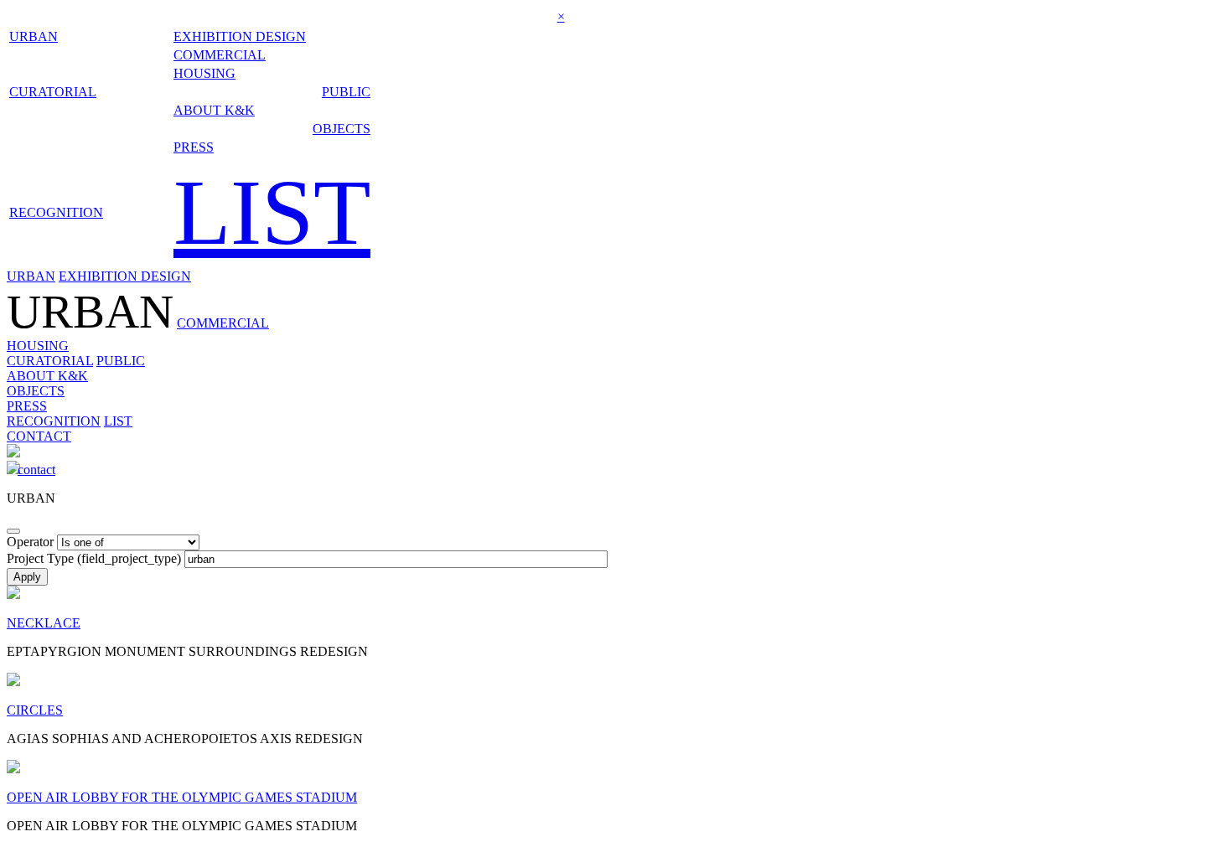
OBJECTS (341, 128)
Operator (30, 542)
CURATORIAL (52, 92)
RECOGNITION (56, 212)
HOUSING (204, 73)
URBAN (33, 36)
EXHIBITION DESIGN (239, 36)
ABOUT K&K (214, 110)
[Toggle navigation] (13, 531)
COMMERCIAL (219, 55)
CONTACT (39, 436)
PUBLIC (346, 92)
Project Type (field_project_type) (94, 558)
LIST (271, 212)
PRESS (193, 147)
